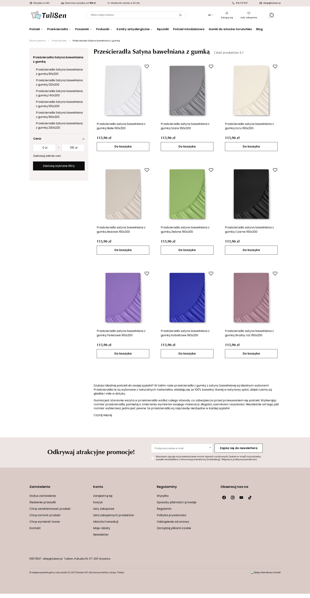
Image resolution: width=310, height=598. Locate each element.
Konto (98, 487)
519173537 (35, 559)
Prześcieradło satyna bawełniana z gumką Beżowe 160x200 (121, 229)
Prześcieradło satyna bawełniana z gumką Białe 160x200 (121, 126)
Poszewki (82, 29)
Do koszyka (122, 146)
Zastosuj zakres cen (47, 156)
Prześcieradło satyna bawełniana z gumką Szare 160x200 (185, 126)
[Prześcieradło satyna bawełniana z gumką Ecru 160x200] (251, 90)
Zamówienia (39, 487)
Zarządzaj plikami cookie (174, 528)
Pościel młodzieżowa (188, 29)
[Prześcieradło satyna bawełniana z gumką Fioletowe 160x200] (123, 297)
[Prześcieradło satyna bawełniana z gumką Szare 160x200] (187, 90)
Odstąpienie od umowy (173, 521)
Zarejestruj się (102, 496)
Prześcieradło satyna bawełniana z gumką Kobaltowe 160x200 (185, 333)
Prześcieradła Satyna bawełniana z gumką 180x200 (59, 115)
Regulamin (164, 509)
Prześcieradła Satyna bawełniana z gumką (58, 59)
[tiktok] (249, 497)
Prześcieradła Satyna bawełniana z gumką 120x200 (59, 82)
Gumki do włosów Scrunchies (230, 29)
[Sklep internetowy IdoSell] (266, 572)
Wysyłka (162, 496)
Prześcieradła (57, 29)
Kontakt (35, 528)
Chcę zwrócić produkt (45, 515)
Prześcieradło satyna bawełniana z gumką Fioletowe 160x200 (121, 333)
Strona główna (37, 41)
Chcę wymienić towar (44, 521)
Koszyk (98, 502)
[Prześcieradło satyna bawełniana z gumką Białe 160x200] (123, 90)
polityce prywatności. (245, 459)
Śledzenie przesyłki (42, 502)
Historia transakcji (105, 521)
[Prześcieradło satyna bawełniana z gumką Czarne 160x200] (251, 194)
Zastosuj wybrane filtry (59, 166)
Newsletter (101, 534)
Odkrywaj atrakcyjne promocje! (91, 451)
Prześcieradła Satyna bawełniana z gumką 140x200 (59, 93)
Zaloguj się (227, 18)
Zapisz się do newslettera (238, 448)
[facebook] (224, 497)
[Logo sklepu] (48, 15)
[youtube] (241, 497)
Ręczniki (163, 29)
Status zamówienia (42, 496)
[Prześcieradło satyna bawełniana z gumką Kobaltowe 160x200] (187, 297)
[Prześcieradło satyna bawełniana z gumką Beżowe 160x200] (123, 194)
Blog (259, 29)
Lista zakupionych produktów (113, 515)
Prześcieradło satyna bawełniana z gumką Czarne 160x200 (249, 229)
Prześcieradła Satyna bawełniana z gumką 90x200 (59, 72)
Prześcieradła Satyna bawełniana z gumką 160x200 (59, 104)
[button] (59, 489)
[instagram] (232, 497)
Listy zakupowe (249, 18)
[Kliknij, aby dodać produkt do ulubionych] (146, 66)
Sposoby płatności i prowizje (176, 502)
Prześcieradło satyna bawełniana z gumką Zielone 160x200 (185, 229)
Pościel (34, 29)
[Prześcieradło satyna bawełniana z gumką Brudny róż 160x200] (251, 297)
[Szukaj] (180, 15)
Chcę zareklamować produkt (50, 509)
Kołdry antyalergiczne (133, 29)
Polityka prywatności (171, 515)
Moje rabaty (101, 528)
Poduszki (102, 29)
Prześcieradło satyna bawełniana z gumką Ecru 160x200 (249, 126)
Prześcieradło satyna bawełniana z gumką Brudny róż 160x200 (249, 333)
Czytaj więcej (103, 415)
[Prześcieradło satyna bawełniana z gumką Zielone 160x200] (187, 194)
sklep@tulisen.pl (53, 559)
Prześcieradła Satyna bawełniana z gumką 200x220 (59, 125)
